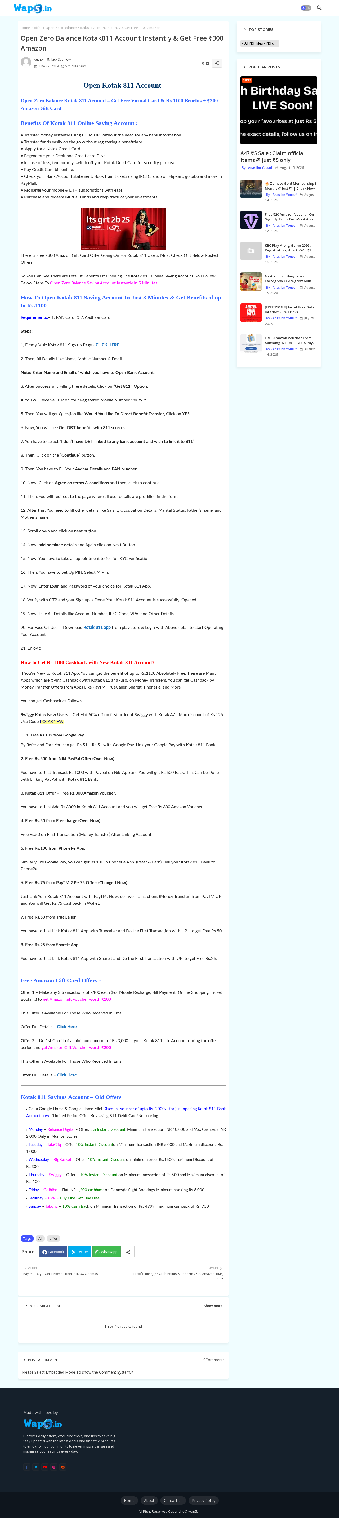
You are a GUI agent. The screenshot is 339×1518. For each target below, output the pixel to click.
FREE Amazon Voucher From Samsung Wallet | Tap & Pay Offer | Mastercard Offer (289, 340)
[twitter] (35, 1467)
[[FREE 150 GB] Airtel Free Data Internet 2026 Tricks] (251, 312)
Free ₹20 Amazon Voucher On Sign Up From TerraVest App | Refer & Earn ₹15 (290, 217)
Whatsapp (109, 1251)
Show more (213, 1305)
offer (38, 27)
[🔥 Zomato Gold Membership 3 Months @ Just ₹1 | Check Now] (251, 189)
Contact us (173, 1500)
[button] (306, 8)
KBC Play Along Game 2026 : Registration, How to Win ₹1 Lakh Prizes (288, 248)
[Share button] (128, 1251)
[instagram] (53, 1467)
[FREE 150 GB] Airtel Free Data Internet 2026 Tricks (289, 309)
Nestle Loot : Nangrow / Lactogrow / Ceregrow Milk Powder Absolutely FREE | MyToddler (288, 278)
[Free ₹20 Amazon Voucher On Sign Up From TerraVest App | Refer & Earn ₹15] (251, 220)
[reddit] (62, 1467)
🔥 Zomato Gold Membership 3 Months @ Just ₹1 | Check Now (291, 186)
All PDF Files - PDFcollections (261, 43)
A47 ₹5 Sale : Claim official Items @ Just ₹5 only (272, 157)
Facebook (56, 1251)
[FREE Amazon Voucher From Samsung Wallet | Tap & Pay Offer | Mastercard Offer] (251, 343)
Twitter (82, 1251)
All (40, 1238)
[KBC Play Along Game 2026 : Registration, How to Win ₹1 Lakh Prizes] (251, 251)
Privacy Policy (203, 1500)
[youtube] (44, 1467)
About (149, 1500)
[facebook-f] (26, 1467)
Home (25, 27)
